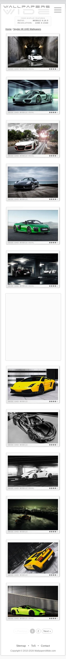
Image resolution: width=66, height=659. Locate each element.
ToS (33, 645)
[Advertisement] (33, 326)
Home (9, 29)
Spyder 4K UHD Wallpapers (27, 29)
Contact (45, 645)
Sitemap (21, 645)
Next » (47, 631)
